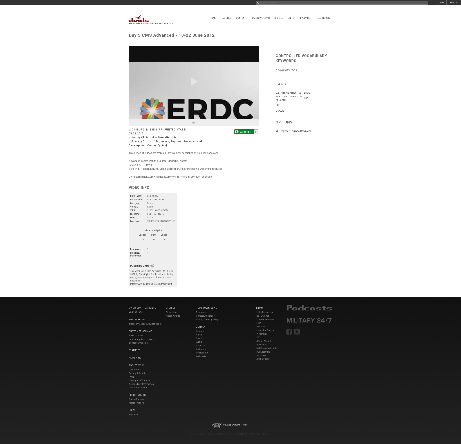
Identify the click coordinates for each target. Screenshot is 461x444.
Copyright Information (140, 380)
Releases (201, 312)
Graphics (200, 345)
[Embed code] (194, 122)
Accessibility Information (141, 384)
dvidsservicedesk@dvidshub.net (145, 324)
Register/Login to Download (296, 131)
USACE (280, 110)
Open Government (265, 319)
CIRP (306, 98)
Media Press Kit (136, 403)
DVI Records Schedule (267, 348)
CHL (278, 105)
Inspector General (265, 330)
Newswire (304, 18)
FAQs (131, 377)
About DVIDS (137, 365)
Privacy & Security (138, 373)
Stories (278, 18)
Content (241, 18)
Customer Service (138, 387)
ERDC (307, 92)
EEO (258, 337)
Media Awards (173, 316)
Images (200, 331)
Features (226, 18)
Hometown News (260, 18)
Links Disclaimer (264, 312)
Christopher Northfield (156, 137)
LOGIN (441, 3)
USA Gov (260, 326)
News (199, 338)
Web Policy (261, 334)
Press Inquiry (322, 18)
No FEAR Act (262, 316)
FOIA (258, 323)
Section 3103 (263, 359)
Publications (202, 352)
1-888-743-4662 (136, 335)
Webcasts (201, 356)
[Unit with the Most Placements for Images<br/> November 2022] (166, 145)
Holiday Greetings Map (207, 319)
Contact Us (134, 369)
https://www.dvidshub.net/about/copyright (151, 284)
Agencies (133, 414)
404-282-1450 (136, 312)
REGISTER (453, 3)
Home (213, 18)
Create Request (137, 399)
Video (199, 334)
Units (291, 18)
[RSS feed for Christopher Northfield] (175, 137)
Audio (199, 342)
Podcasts (201, 349)
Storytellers (171, 312)
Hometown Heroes (205, 316)
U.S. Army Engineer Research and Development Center (289, 96)
